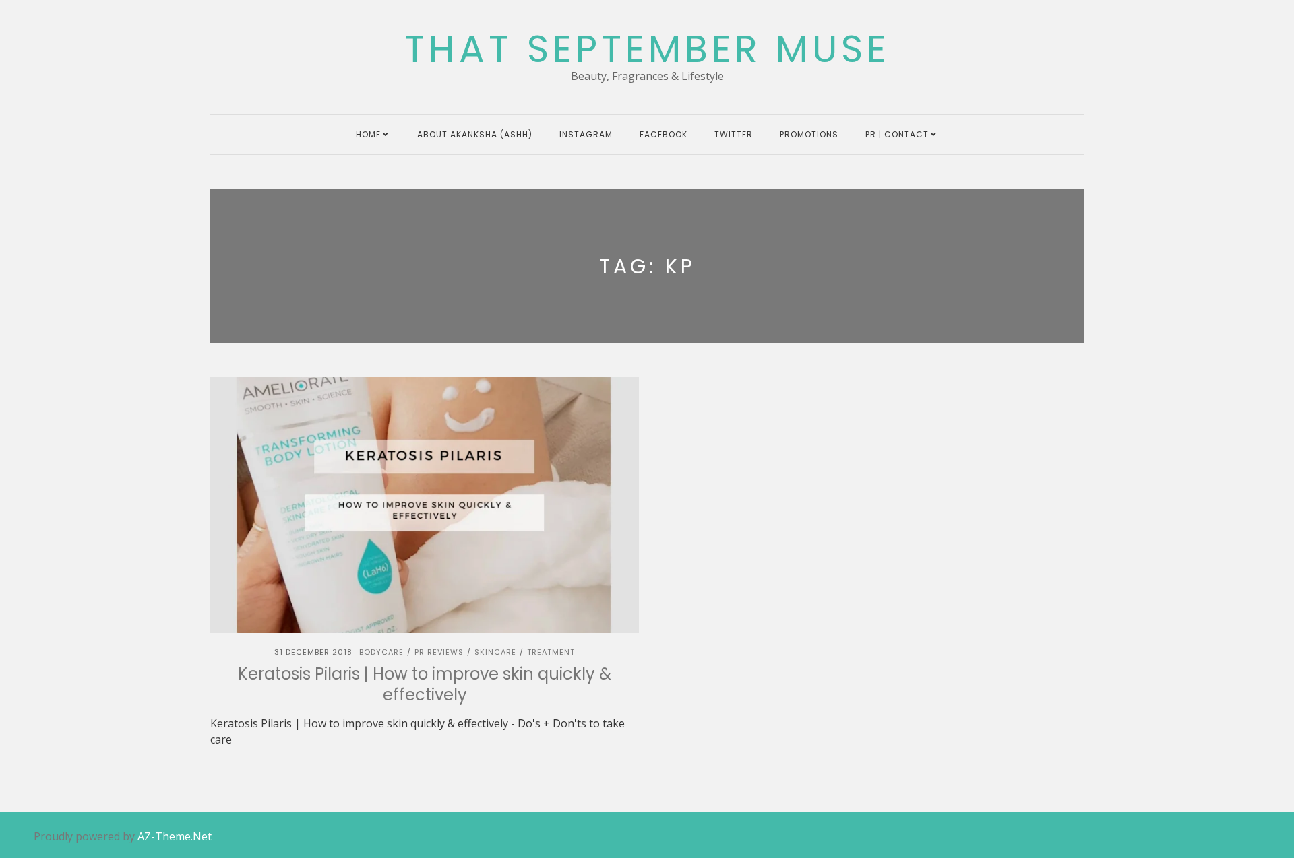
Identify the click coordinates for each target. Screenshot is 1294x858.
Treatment (551, 652)
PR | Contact (897, 134)
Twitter (733, 134)
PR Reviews (439, 652)
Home (368, 134)
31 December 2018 (313, 652)
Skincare (495, 652)
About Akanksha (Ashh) (474, 134)
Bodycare (381, 652)
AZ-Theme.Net (174, 836)
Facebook (663, 134)
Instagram (586, 134)
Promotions (809, 134)
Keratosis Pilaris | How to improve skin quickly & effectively (424, 684)
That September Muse (647, 49)
